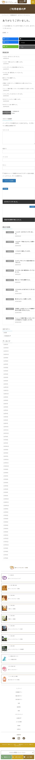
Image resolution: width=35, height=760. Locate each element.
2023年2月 (6, 380)
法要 (19, 703)
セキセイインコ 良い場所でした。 (10, 104)
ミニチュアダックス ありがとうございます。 (13, 94)
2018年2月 (6, 531)
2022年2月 (6, 420)
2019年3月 (6, 489)
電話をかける (7, 757)
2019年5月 (6, 482)
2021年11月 (6, 430)
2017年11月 (6, 541)
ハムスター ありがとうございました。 (11, 56)
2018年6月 (6, 518)
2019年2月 (6, 492)
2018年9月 (6, 509)
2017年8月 (6, 551)
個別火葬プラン (19, 695)
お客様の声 (18, 718)
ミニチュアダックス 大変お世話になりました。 (13, 67)
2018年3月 (6, 528)
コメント (6, 130)
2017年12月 (6, 538)
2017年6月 (6, 558)
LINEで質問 (29, 757)
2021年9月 (6, 436)
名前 (4, 148)
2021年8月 (6, 440)
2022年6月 (6, 407)
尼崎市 (13, 113)
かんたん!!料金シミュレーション (17, 752)
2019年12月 (6, 459)
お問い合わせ (18, 757)
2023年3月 (6, 377)
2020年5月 (6, 453)
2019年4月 (6, 485)
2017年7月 (6, 555)
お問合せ (19, 729)
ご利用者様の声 (15, 111)
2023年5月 (6, 371)
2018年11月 (6, 502)
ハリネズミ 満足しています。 (23, 251)
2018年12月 (6, 499)
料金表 (18, 725)
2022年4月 (6, 413)
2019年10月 (6, 466)
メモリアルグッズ (19, 714)
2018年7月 (6, 515)
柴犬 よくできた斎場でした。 (9, 78)
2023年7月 (6, 364)
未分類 (5, 332)
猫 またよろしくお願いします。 (23, 299)
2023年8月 (6, 361)
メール (5, 157)
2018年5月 (6, 522)
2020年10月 (6, 446)
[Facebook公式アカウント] (24, 738)
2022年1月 (6, 423)
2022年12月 (6, 387)
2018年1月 (6, 535)
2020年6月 (6, 449)
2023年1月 (6, 384)
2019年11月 (6, 463)
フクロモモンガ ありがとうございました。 (24, 290)
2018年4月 (6, 525)
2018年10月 (6, 505)
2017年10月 (6, 545)
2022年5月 (6, 410)
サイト (4, 165)
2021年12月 (6, 426)
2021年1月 (6, 443)
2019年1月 (6, 495)
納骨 (19, 710)
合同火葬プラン (19, 699)
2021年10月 (6, 433)
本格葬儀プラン (19, 692)
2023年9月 (6, 357)
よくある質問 (19, 721)
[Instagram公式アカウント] (19, 738)
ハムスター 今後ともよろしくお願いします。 (13, 62)
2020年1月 (6, 456)
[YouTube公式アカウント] (14, 738)
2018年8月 (6, 512)
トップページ (19, 688)
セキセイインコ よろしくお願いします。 (12, 99)
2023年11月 (6, 351)
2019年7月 (6, 476)
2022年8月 (6, 400)
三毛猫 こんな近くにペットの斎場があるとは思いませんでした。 (17, 83)
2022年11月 (6, 390)
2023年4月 (6, 374)
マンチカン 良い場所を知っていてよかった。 (13, 72)
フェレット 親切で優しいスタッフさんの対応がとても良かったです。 (18, 88)
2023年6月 (6, 367)
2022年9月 (6, 397)
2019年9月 (6, 469)
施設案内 (19, 707)
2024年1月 (6, 344)
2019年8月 (6, 472)
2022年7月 (6, 403)
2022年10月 (6, 394)
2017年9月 (6, 548)
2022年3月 (6, 417)
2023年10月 (6, 354)
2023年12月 (6, 348)
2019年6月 (6, 479)
